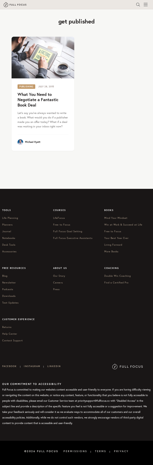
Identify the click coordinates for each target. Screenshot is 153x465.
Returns (7, 327)
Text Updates (10, 302)
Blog (4, 275)
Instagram (32, 366)
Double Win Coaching (117, 275)
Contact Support (12, 340)
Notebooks (8, 238)
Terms (100, 451)
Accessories (9, 251)
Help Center (9, 333)
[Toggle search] (138, 4)
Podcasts (7, 289)
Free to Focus (61, 224)
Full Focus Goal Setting (67, 231)
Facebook (9, 366)
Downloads (9, 295)
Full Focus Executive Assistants (72, 238)
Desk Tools (8, 244)
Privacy (121, 451)
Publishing (26, 86)
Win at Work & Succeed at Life (123, 224)
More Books (111, 251)
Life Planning (10, 217)
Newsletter (9, 282)
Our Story (59, 275)
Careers (58, 282)
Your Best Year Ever (116, 238)
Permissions (75, 451)
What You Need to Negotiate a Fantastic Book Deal (38, 100)
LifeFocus (59, 217)
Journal (6, 231)
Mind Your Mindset (116, 217)
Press (56, 289)
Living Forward (113, 244)
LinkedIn (54, 366)
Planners (7, 224)
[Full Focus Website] (127, 366)
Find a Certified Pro (116, 282)
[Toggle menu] (145, 4)
